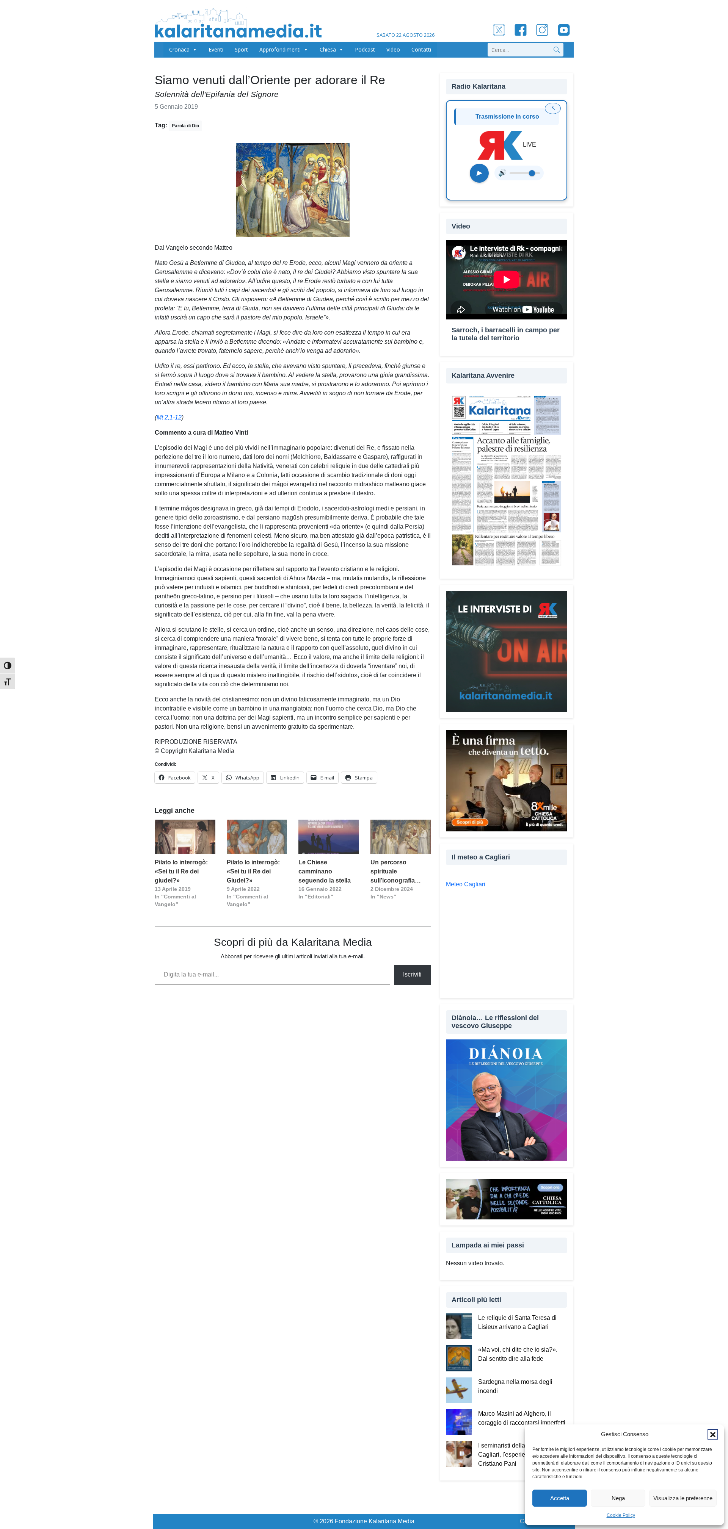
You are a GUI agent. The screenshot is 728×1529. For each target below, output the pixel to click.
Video (393, 49)
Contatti (421, 49)
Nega (618, 1498)
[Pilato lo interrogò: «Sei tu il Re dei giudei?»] (185, 837)
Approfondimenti (280, 49)
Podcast (365, 49)
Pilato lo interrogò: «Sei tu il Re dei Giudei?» (253, 871)
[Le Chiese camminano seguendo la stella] (328, 837)
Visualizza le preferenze (682, 1498)
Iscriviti (412, 974)
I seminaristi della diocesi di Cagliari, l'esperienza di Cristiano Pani (515, 1454)
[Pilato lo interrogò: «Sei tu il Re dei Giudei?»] (257, 837)
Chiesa (328, 49)
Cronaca (179, 49)
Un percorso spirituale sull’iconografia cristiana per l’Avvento (392, 872)
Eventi (216, 49)
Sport (241, 49)
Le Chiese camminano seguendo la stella (324, 871)
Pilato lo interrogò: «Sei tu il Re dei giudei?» (181, 871)
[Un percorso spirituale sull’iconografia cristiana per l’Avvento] (400, 837)
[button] (713, 1434)
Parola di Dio (185, 125)
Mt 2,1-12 (169, 417)
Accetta (559, 1498)
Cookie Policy (621, 1515)
